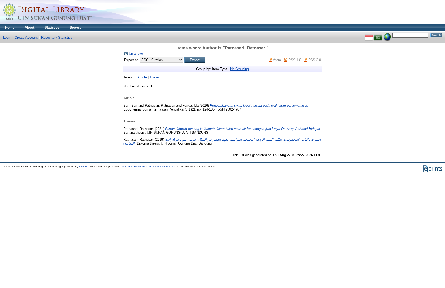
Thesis (155, 77)
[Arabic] (378, 35)
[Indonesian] (369, 35)
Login (7, 37)
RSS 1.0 (294, 60)
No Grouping (239, 69)
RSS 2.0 (314, 60)
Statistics (52, 27)
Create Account (26, 37)
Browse (75, 27)
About (29, 27)
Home (9, 27)
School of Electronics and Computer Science (148, 166)
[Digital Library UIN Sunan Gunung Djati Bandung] (47, 22)
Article (142, 77)
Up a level (136, 53)
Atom (277, 60)
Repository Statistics (56, 37)
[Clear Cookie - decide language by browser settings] (387, 35)
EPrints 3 (84, 166)
